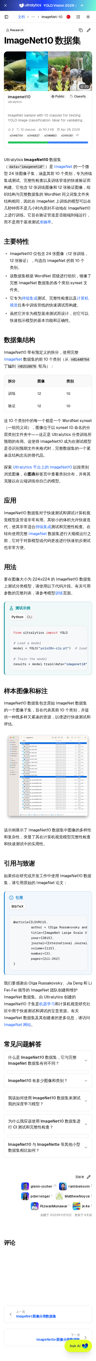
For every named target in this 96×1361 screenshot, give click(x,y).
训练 (59, 593)
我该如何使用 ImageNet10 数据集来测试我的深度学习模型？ (44, 1101)
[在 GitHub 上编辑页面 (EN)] (88, 30)
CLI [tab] (29, 617)
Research (17, 30)
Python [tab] (17, 617)
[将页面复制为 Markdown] (80, 30)
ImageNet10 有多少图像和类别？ (38, 1080)
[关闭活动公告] (5, 5)
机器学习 (47, 1004)
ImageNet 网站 (17, 1024)
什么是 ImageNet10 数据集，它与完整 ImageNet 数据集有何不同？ (42, 1060)
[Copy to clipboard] (81, 631)
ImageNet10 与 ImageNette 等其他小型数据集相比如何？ (44, 1147)
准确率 (45, 222)
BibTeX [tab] (17, 906)
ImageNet (63, 166)
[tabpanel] (48, 648)
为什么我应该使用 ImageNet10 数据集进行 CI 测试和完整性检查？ (44, 1124)
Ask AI (75, 1346)
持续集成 (29, 298)
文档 (21, 17)
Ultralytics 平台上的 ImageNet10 (42, 467)
